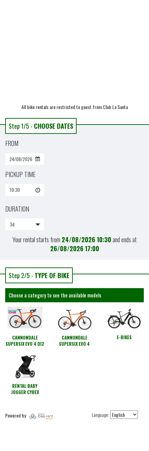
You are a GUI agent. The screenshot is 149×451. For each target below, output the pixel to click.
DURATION (17, 208)
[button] (24, 190)
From (11, 143)
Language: (100, 414)
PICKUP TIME (20, 174)
